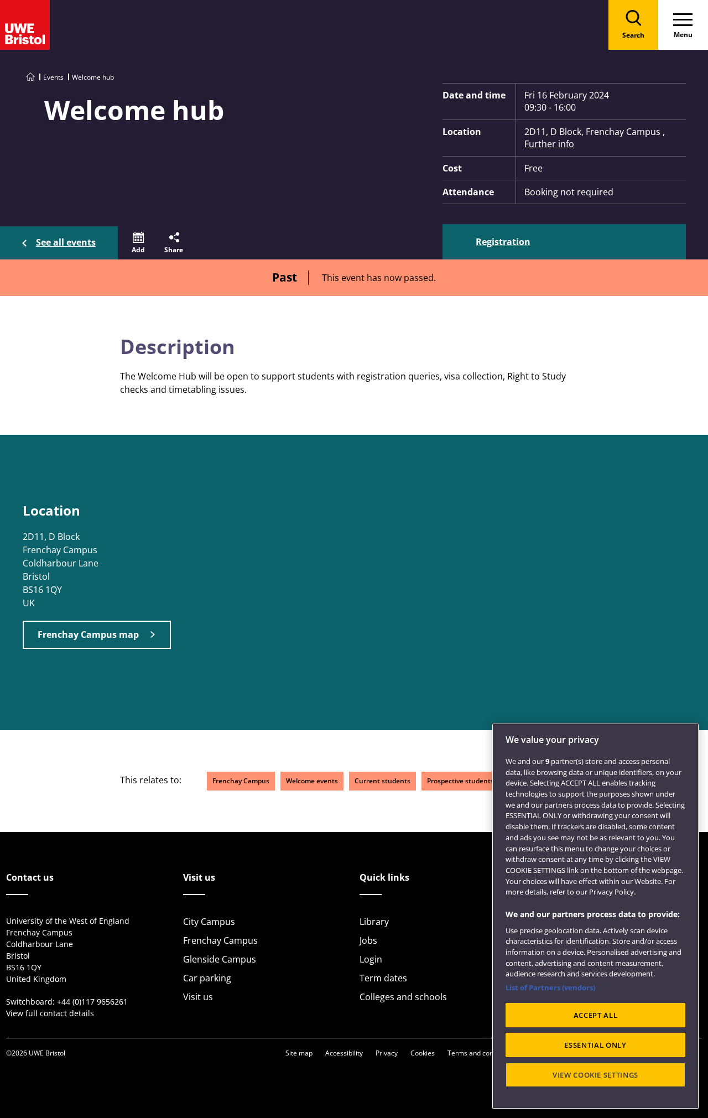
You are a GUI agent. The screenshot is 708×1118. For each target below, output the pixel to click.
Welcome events (312, 781)
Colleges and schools (403, 997)
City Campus (209, 922)
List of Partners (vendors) (550, 987)
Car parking (207, 978)
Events (53, 77)
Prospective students (460, 781)
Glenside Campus (219, 959)
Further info (549, 144)
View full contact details (50, 1013)
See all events (66, 242)
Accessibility (344, 1053)
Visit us (198, 997)
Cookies (422, 1053)
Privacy (387, 1053)
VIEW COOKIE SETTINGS (595, 1075)
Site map (299, 1053)
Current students (382, 781)
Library (374, 922)
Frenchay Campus (240, 781)
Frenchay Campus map (88, 634)
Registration (503, 242)
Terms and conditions (480, 1053)
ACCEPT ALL (596, 1015)
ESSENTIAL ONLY (595, 1045)
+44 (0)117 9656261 (92, 1001)
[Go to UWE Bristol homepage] (30, 77)
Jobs (368, 940)
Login (371, 959)
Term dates (383, 978)
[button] (138, 242)
